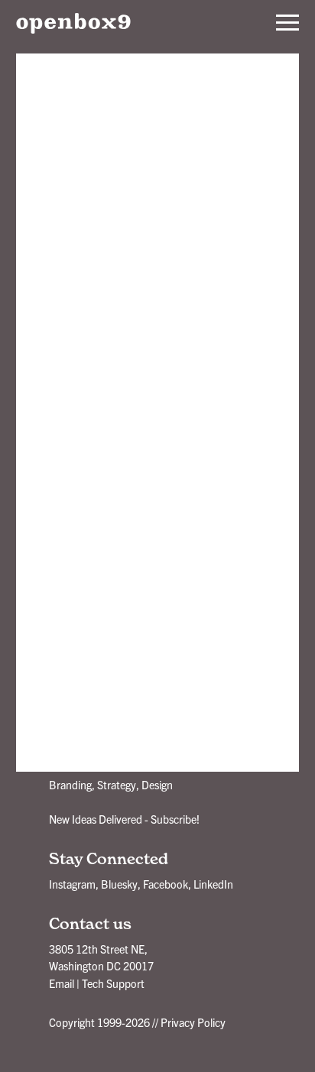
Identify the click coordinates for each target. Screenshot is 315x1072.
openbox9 (73, 22)
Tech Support (113, 983)
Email (61, 983)
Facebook (165, 884)
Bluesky (119, 884)
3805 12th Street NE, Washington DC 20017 (101, 957)
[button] (287, 23)
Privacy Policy (193, 1022)
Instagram (72, 884)
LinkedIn (213, 884)
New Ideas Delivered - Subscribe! (124, 819)
